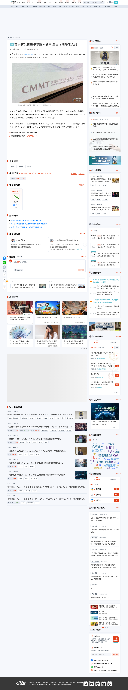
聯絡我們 (61, 682)
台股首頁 (73, 173)
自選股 (115, 7)
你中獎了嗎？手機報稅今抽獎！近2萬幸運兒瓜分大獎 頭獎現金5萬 (20, 342)
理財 (83, 7)
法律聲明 (79, 682)
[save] (4, 283)
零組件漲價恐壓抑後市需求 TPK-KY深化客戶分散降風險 (73, 342)
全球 (55, 3)
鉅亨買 (67, 3)
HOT (99, 236)
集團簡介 (38, 682)
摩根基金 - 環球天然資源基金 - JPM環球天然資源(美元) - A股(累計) (101, 364)
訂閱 (79, 3)
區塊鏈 (71, 7)
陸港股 (39, 3)
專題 (95, 7)
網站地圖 (72, 682)
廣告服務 (45, 682)
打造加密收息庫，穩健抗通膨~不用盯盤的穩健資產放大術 (108, 254)
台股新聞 (17, 37)
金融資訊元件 (53, 682)
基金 (45, 3)
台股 (28, 3)
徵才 (67, 682)
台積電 (98, 494)
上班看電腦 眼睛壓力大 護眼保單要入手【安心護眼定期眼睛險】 (47, 342)
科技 (28, 7)
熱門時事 (42, 7)
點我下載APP (32, 136)
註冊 (116, 2)
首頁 (18, 3)
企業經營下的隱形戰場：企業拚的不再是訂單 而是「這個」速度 (20, 318)
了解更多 (81, 185)
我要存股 (81, 173)
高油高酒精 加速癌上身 (72, 317)
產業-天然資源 (101, 369)
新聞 (23, 3)
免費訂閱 (115, 654)
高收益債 (99, 388)
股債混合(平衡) (101, 358)
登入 (112, 2)
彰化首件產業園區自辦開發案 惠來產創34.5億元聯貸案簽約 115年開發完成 (64, 286)
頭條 (12, 7)
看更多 (82, 233)
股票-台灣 (100, 377)
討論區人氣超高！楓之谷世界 (47, 317)
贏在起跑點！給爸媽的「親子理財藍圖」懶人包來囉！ (36, 173)
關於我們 (32, 682)
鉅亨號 (74, 3)
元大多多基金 (95, 374)
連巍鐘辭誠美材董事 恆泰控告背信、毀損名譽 (26, 220)
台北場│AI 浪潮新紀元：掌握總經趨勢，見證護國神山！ (108, 245)
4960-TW (29, 54)
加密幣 (61, 3)
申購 (117, 366)
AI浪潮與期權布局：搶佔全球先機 (24, 132)
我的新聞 (107, 7)
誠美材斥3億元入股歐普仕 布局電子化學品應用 (26, 227)
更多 (116, 48)
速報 (49, 7)
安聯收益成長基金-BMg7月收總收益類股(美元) (102, 354)
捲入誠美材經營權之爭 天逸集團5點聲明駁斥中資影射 (29, 224)
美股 (33, 3)
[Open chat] (4, 288)
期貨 (65, 7)
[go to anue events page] (107, 2)
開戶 (117, 355)
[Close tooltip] (20, 288)
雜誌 (100, 7)
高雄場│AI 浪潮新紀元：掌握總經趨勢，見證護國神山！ (108, 263)
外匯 (50, 3)
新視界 (89, 7)
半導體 (98, 500)
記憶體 (98, 489)
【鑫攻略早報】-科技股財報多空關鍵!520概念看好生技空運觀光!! (23, 286)
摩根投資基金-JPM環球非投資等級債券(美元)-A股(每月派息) (102, 383)
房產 (77, 7)
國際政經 (99, 176)
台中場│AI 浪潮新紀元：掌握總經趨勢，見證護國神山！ (108, 237)
